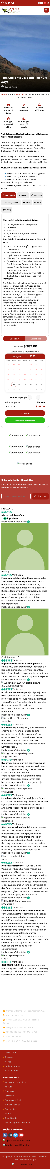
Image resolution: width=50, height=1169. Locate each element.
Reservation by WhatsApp (25, 420)
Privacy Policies (12, 1104)
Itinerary (24, 195)
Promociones (11, 1070)
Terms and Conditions (15, 1082)
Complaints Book (13, 1100)
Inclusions (38, 195)
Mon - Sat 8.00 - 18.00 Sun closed (21, 1041)
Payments (9, 1095)
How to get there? (12, 202)
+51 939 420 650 (13, 1036)
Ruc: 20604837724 (14, 1015)
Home (4, 94)
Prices (28, 202)
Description (10, 195)
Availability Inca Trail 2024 (17, 1122)
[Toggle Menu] (46, 10)
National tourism (13, 1066)
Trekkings (9, 1057)
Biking (8, 1061)
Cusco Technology (26, 1159)
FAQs (39, 202)
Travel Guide (11, 1118)
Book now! (25, 413)
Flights (8, 1113)
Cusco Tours (11, 1052)
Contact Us (10, 1109)
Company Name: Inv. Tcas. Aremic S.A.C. (25, 1010)
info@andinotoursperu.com (19, 1027)
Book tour (14, 339)
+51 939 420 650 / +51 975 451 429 (21, 1032)
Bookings (9, 1091)
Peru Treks (21, 94)
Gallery (8, 210)
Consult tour (36, 339)
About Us (9, 1086)
